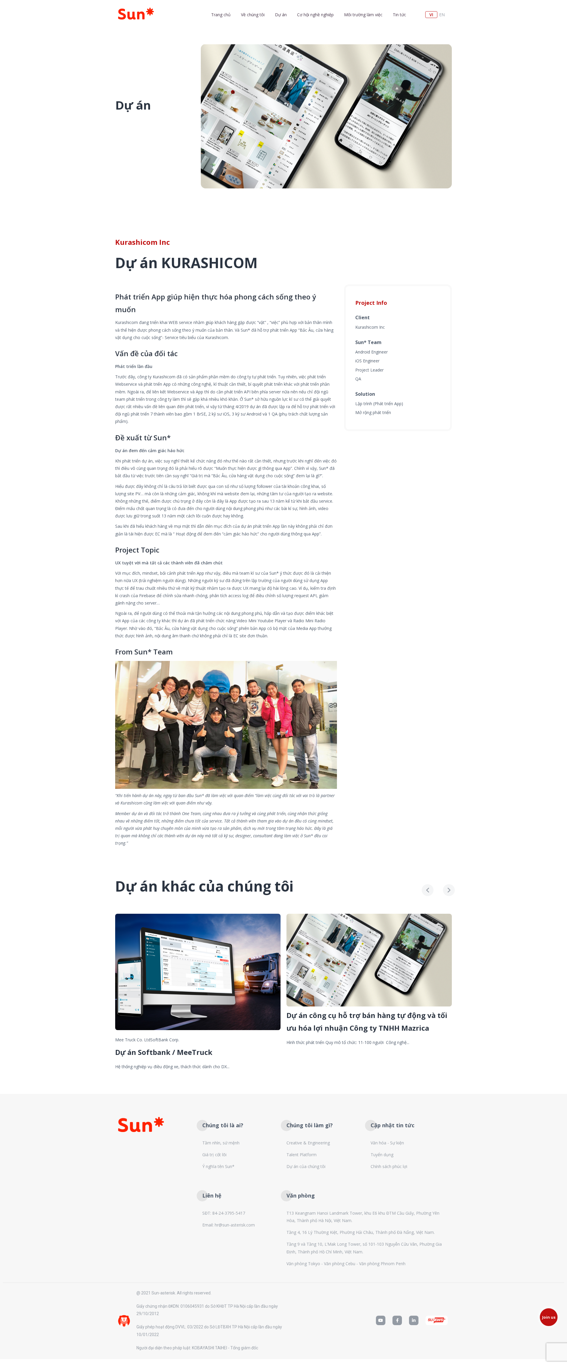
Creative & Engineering (308, 1143)
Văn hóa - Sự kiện (387, 1143)
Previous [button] (428, 890)
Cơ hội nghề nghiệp (315, 14)
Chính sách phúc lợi (389, 1166)
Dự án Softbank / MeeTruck (163, 1052)
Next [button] (449, 890)
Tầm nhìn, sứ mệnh (220, 1143)
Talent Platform (301, 1154)
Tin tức (399, 14)
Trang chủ (221, 14)
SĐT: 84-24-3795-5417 (223, 1213)
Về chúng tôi (253, 14)
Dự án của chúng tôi (305, 1166)
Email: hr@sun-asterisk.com (228, 1225)
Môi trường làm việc (363, 14)
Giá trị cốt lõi (214, 1154)
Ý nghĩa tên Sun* (218, 1166)
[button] (548, 1317)
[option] (326, 116)
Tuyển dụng (382, 1154)
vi (431, 14)
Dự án (281, 14)
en (442, 14)
